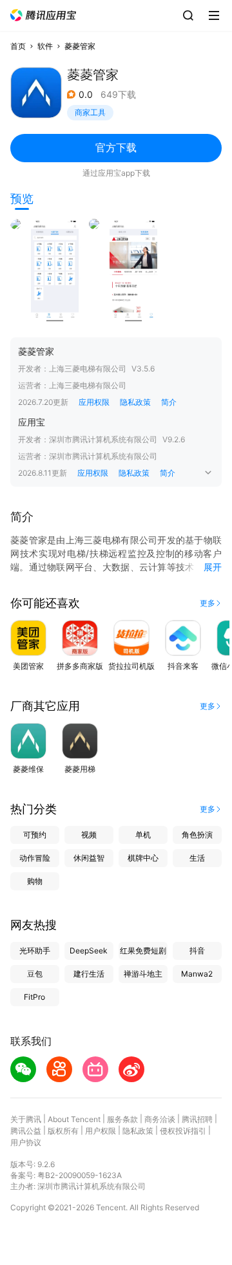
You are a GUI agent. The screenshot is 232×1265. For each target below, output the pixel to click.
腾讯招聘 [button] (197, 1119)
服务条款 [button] (122, 1119)
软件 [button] (45, 46)
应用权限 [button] (94, 402)
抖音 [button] (197, 950)
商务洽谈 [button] (159, 1119)
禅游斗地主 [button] (143, 974)
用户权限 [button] (100, 1131)
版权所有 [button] (63, 1131)
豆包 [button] (35, 974)
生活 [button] (197, 858)
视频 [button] (89, 834)
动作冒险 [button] (34, 858)
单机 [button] (143, 834)
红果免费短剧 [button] (143, 950)
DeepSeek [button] (89, 950)
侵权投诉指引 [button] (183, 1131)
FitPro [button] (34, 997)
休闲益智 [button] (88, 858)
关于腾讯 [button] (25, 1119)
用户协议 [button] (25, 1142)
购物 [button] (35, 881)
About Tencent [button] (74, 1119)
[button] (43, 15)
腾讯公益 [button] (25, 1131)
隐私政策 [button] (135, 402)
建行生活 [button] (88, 974)
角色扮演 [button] (197, 834)
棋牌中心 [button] (143, 858)
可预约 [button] (34, 834)
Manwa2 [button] (197, 974)
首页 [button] (18, 46)
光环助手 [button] (34, 950)
